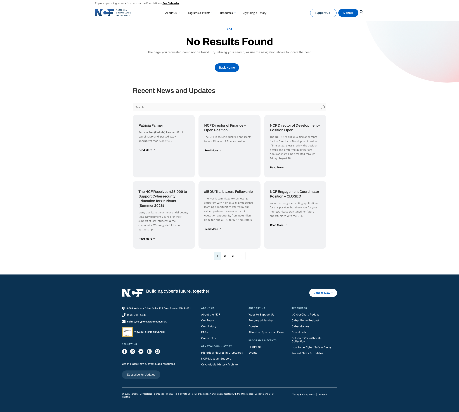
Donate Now (322, 293)
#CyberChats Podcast (306, 314)
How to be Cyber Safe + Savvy (312, 347)
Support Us (322, 13)
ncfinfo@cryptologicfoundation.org (147, 321)
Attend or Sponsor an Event (267, 332)
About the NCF (210, 314)
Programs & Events (198, 13)
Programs (255, 346)
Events (253, 352)
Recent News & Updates (307, 353)
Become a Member (261, 320)
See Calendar (170, 3)
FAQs (204, 332)
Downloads (299, 332)
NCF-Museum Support (216, 358)
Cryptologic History (254, 13)
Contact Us (208, 338)
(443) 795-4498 (136, 315)
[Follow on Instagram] (157, 351)
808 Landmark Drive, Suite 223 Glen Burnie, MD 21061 (159, 308)
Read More (145, 149)
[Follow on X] (132, 351)
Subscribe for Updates (141, 374)
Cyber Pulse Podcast (305, 320)
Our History (208, 326)
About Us (171, 13)
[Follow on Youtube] (140, 351)
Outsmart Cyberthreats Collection (306, 339)
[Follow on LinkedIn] (149, 351)
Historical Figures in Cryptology (222, 352)
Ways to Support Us (262, 314)
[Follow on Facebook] (124, 351)
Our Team (207, 320)
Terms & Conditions (303, 394)
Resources (226, 13)
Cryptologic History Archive (219, 364)
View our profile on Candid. (149, 332)
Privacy (322, 394)
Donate (348, 13)
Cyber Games (300, 326)
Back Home (227, 67)
